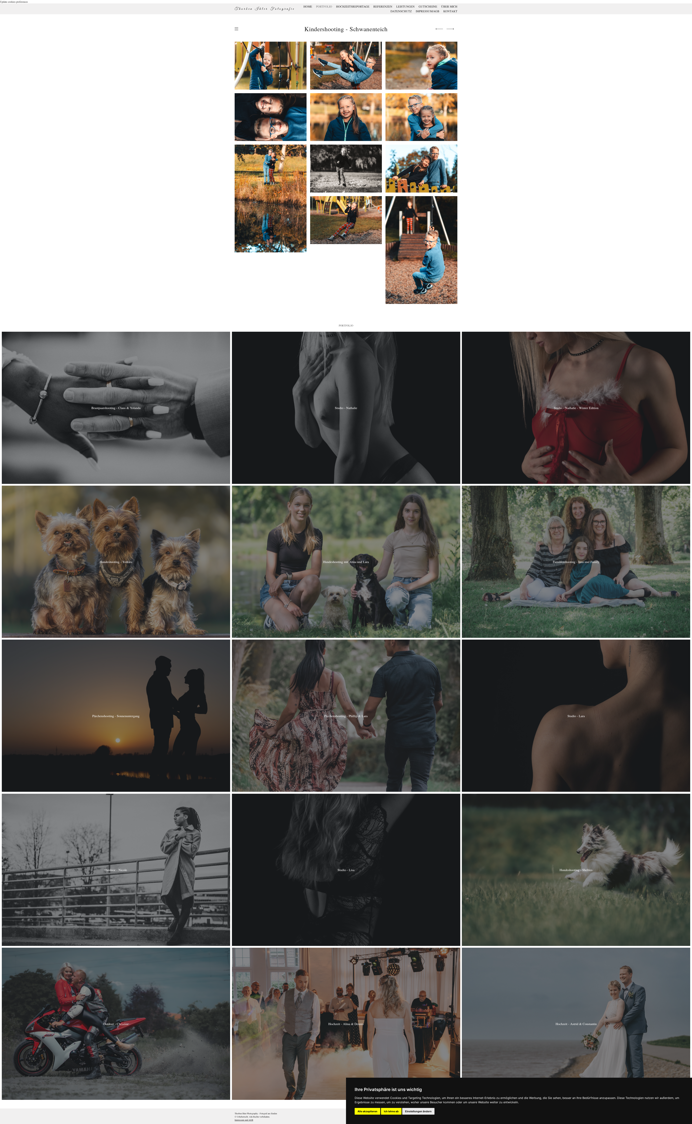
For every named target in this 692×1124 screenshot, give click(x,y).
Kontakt (450, 11)
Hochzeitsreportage (352, 6)
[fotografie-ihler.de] (264, 9)
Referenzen (382, 6)
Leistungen (405, 6)
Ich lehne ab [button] (391, 1111)
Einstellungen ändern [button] (418, 1111)
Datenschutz (401, 11)
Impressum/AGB (427, 11)
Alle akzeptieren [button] (367, 1111)
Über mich (449, 6)
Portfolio (324, 6)
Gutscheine (428, 6)
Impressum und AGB (244, 1119)
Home (307, 6)
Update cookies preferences (14, 1)
